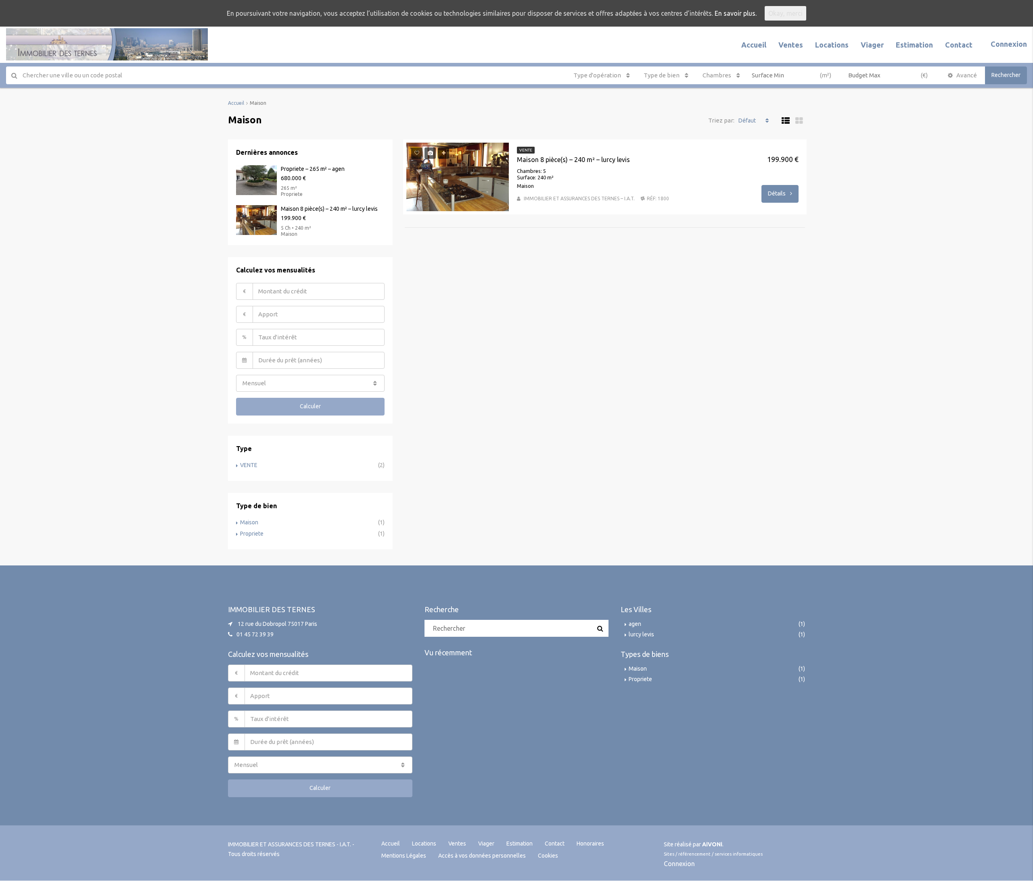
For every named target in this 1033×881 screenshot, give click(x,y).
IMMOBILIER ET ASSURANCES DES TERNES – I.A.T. (579, 198)
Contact (958, 45)
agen (635, 624)
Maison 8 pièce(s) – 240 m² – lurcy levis (573, 159)
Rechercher (1005, 75)
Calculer (310, 406)
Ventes (790, 45)
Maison (249, 522)
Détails (777, 193)
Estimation (914, 45)
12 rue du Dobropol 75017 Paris (277, 624)
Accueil (753, 45)
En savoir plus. (736, 13)
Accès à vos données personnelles (482, 855)
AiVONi (712, 844)
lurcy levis (641, 634)
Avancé (966, 75)
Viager (872, 45)
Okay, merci (785, 13)
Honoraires (590, 843)
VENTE (248, 465)
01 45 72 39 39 (255, 634)
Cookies (548, 855)
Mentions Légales (403, 855)
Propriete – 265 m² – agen (313, 169)
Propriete (251, 533)
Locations (832, 45)
